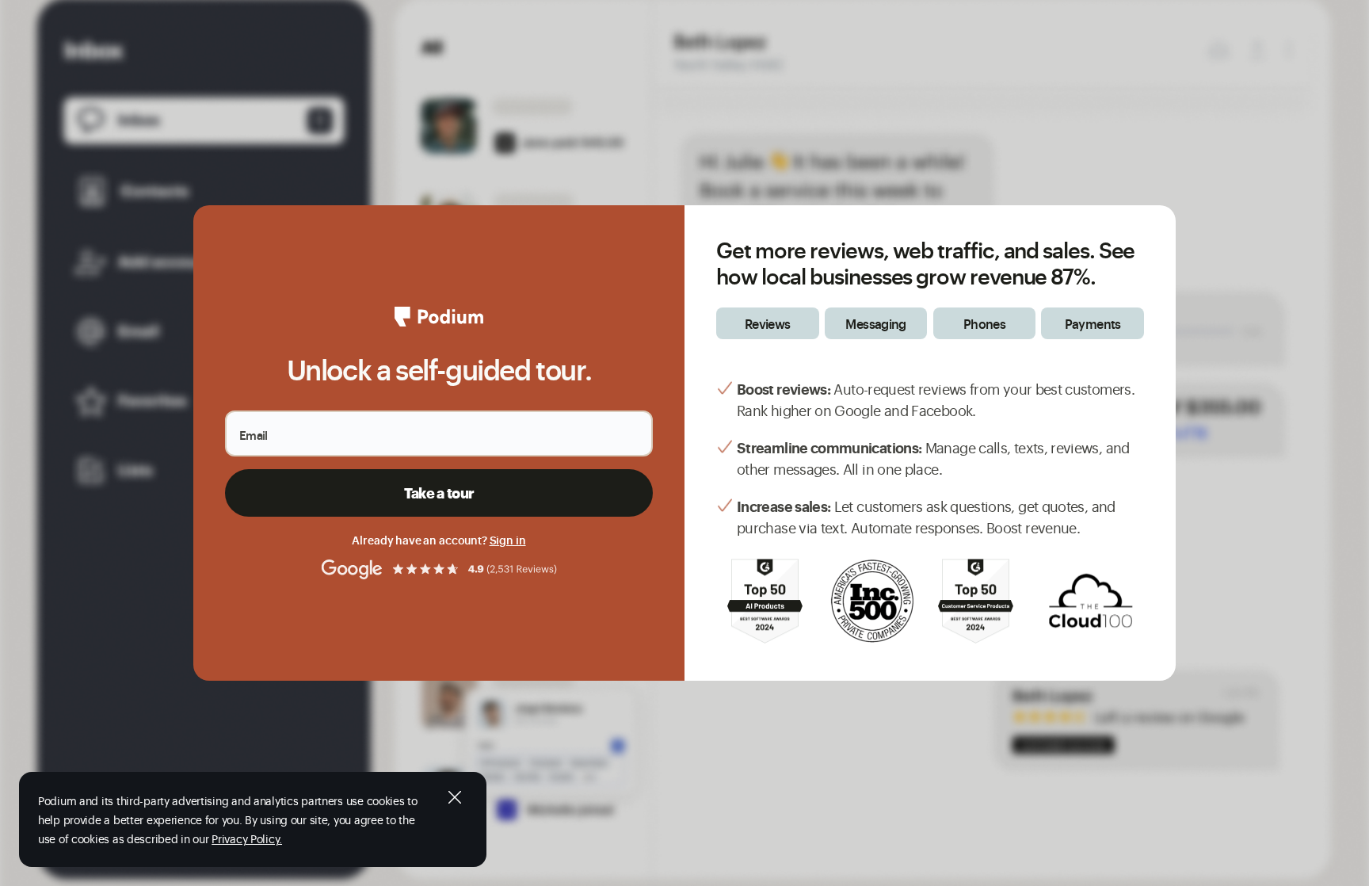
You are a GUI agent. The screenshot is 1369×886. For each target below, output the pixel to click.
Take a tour (439, 492)
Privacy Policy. (247, 838)
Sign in (508, 539)
